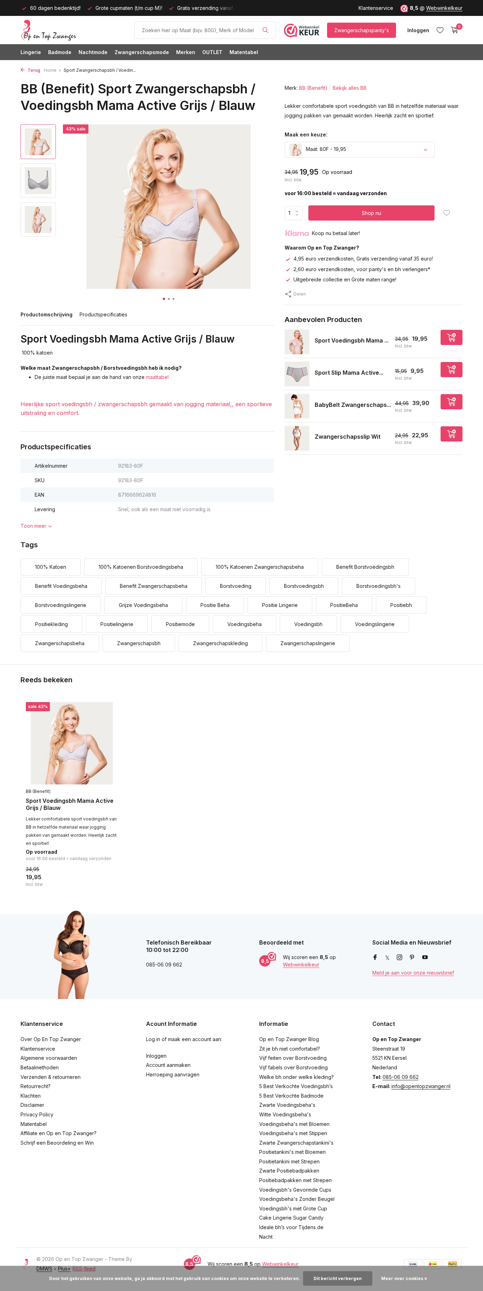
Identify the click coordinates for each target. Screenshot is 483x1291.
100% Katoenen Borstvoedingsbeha (141, 567)
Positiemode (180, 624)
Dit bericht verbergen (338, 1278)
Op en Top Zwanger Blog (289, 1039)
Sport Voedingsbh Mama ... (352, 340)
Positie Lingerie (280, 605)
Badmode (59, 52)
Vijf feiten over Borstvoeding (293, 1058)
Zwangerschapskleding (220, 643)
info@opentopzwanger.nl (420, 1086)
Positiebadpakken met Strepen (295, 1180)
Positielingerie (116, 624)
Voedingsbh (308, 624)
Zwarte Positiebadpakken (289, 1171)
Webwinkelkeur (444, 8)
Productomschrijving (46, 314)
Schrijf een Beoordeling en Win (57, 1143)
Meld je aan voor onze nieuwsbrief (413, 973)
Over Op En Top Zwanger (51, 1039)
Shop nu (371, 213)
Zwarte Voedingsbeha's (287, 1105)
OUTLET (212, 52)
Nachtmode (92, 52)
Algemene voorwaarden (49, 1058)
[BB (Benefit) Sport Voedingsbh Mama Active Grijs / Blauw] (72, 743)
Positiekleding (51, 624)
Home (50, 70)
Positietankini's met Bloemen (292, 1152)
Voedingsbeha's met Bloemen (294, 1124)
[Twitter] (387, 957)
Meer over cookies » (404, 1278)
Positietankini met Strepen (289, 1161)
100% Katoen (50, 567)
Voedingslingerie (375, 624)
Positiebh (401, 605)
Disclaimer (32, 1105)
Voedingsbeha (244, 624)
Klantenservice (376, 8)
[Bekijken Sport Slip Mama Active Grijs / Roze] (297, 374)
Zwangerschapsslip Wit (347, 436)
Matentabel (243, 52)
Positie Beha (214, 605)
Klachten (31, 1096)
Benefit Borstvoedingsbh (365, 567)
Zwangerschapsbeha (60, 643)
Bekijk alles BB (350, 88)
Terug (33, 70)
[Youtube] (425, 957)
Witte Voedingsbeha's (285, 1114)
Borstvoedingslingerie (60, 605)
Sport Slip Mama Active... (349, 372)
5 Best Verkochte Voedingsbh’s (296, 1086)
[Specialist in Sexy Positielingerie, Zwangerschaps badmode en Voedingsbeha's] (74, 30)
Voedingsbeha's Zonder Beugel (296, 1199)
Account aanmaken (168, 1065)
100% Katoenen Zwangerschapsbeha (260, 567)
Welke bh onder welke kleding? (296, 1077)
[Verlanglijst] (440, 30)
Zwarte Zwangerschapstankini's (296, 1143)
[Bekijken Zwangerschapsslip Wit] (297, 438)
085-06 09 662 (401, 1077)
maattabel (157, 377)
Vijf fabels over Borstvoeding (293, 1067)
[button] (164, 299)
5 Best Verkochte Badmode (291, 1096)
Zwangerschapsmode (142, 52)
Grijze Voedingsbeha (143, 605)
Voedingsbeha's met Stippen (293, 1133)
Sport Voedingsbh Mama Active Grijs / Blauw (70, 804)
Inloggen (156, 1056)
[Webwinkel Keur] (301, 30)
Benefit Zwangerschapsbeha (153, 586)
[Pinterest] (412, 957)
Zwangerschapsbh (139, 643)
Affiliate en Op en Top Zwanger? (59, 1133)
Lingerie (31, 52)
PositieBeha (344, 605)
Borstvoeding (235, 586)
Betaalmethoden (40, 1067)
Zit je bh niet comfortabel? (289, 1049)
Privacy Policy (37, 1114)
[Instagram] (399, 957)
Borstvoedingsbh (304, 586)
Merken (185, 52)
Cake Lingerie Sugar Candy (291, 1218)
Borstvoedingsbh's (378, 586)
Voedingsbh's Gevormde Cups (295, 1190)
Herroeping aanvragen (172, 1074)
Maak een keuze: (306, 135)
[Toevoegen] (451, 337)
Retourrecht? (36, 1086)
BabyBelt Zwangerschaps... (353, 404)
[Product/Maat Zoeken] (265, 30)
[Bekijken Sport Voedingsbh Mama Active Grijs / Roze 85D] (297, 341)
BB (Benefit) (313, 88)
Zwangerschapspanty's (361, 30)
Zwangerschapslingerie (307, 643)
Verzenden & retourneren (51, 1077)
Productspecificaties (103, 314)
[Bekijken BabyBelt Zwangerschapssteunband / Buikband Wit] (297, 406)
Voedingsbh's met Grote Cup (293, 1208)
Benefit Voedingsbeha (61, 586)
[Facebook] (375, 957)
